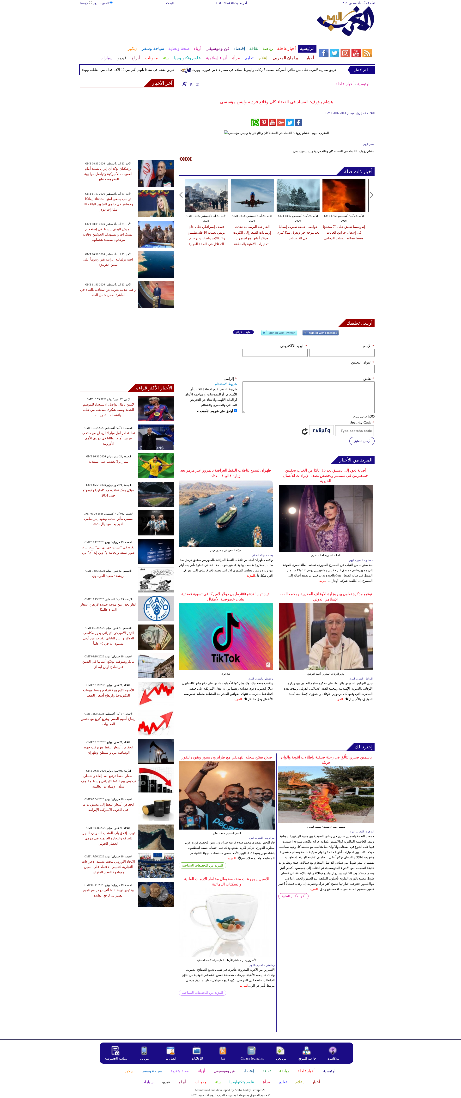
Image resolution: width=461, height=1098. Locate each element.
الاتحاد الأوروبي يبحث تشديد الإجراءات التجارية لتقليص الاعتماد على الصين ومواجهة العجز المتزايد (108, 867)
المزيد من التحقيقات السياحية (202, 865)
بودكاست (333, 1058)
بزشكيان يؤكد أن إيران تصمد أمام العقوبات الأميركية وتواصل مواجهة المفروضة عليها (108, 174)
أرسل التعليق (361, 441)
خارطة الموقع (307, 1058)
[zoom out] (197, 83)
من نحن (281, 1058)
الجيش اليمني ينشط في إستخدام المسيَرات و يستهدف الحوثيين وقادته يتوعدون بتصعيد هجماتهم (108, 234)
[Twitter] (279, 335)
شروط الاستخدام (226, 384)
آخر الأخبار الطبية (293, 896)
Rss (223, 1058)
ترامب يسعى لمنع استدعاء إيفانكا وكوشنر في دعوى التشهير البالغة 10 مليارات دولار (108, 204)
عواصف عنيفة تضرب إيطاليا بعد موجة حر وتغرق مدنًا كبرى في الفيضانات (298, 232)
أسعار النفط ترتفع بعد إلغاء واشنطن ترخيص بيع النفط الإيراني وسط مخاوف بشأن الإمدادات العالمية (108, 781)
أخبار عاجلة (344, 84)
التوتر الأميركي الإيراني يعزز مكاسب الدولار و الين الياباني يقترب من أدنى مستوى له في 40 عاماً (108, 638)
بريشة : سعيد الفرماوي (108, 576)
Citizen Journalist (252, 1058)
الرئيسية (363, 84)
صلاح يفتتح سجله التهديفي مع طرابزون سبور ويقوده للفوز (227, 757)
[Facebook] (320, 335)
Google (84, 3)
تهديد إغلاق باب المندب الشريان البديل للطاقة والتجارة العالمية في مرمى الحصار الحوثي (108, 838)
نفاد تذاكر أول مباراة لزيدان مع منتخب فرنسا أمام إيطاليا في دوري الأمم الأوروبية (108, 438)
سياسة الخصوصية (115, 1058)
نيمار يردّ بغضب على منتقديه (108, 461)
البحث (170, 3)
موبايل (145, 1058)
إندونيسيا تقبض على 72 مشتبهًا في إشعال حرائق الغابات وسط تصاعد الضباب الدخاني (344, 232)
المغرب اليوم (101, 3)
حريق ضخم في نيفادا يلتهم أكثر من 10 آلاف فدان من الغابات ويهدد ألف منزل (143, 70)
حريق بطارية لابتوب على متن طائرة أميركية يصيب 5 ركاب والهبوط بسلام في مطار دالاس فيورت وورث (287, 70)
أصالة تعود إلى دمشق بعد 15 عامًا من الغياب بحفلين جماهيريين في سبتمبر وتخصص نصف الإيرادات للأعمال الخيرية (325, 475)
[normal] (190, 83)
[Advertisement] (198, 21)
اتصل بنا (171, 1058)
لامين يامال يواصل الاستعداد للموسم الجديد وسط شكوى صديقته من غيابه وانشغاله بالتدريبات (108, 410)
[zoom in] (184, 83)
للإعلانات (197, 1058)
